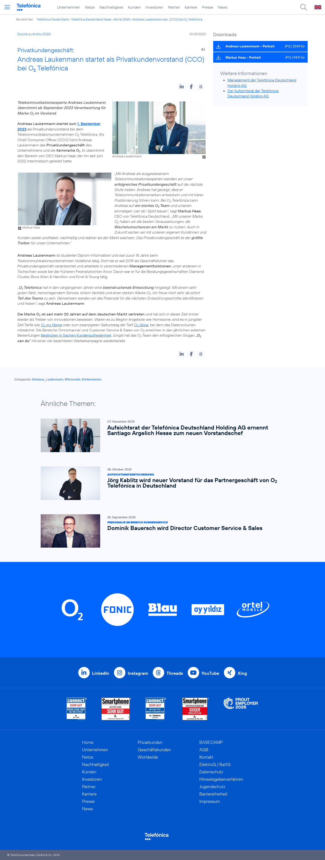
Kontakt (206, 757)
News (222, 7)
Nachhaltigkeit (111, 7)
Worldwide (148, 757)
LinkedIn (100, 673)
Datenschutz (211, 772)
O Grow (141, 324)
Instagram (138, 673)
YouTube (210, 673)
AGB (203, 749)
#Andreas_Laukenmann (47, 379)
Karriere (191, 7)
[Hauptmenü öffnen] (7, 7)
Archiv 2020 (122, 19)
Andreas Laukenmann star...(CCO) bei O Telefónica (167, 19)
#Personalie (72, 379)
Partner (174, 7)
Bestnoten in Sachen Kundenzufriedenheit (76, 335)
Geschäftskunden (154, 749)
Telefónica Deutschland (53, 19)
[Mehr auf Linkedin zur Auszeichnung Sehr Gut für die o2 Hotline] (156, 709)
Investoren (154, 7)
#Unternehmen (91, 379)
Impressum (209, 801)
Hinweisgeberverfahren (221, 779)
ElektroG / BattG (215, 764)
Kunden (134, 7)
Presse (207, 7)
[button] (181, 86)
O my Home (51, 324)
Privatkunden (150, 742)
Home (88, 742)
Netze (90, 7)
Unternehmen (68, 7)
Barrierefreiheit (213, 794)
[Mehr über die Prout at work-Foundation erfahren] (240, 709)
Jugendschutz (212, 786)
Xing (242, 673)
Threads (175, 673)
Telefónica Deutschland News (91, 19)
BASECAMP (211, 742)
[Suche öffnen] (303, 7)
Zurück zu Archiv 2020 (33, 34)
